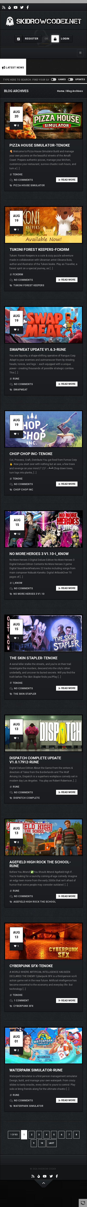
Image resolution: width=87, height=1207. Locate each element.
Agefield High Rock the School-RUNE (40, 864)
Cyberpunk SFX (23, 1006)
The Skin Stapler (24, 693)
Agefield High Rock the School (34, 901)
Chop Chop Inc (23, 489)
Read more (68, 179)
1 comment (21, 1000)
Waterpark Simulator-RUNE (36, 1070)
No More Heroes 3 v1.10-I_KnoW (39, 554)
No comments (23, 180)
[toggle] (83, 1203)
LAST (51, 1143)
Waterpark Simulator (28, 1106)
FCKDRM (18, 274)
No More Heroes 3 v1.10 (28, 593)
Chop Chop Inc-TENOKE (31, 454)
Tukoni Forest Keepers (28, 285)
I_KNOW (17, 583)
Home (60, 91)
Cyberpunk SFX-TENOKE (31, 966)
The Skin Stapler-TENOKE (33, 658)
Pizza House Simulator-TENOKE (40, 145)
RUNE (16, 378)
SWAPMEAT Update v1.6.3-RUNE (38, 349)
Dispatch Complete (26, 798)
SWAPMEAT (20, 389)
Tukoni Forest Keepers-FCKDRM (39, 249)
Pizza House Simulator (29, 185)
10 (42, 1143)
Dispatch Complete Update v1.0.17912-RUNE (35, 760)
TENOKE (17, 174)
